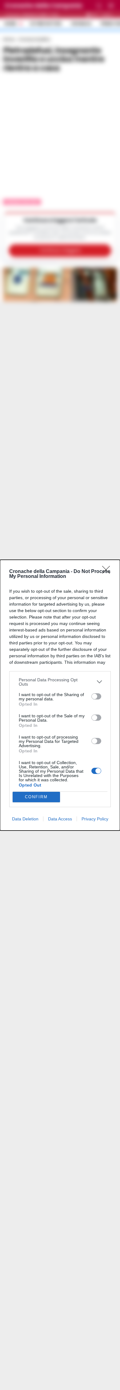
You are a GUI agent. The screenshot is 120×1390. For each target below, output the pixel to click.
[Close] (108, 572)
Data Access (60, 818)
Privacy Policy (95, 818)
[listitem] (60, 682)
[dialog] (60, 695)
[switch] (96, 696)
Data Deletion (25, 818)
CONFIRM (36, 797)
